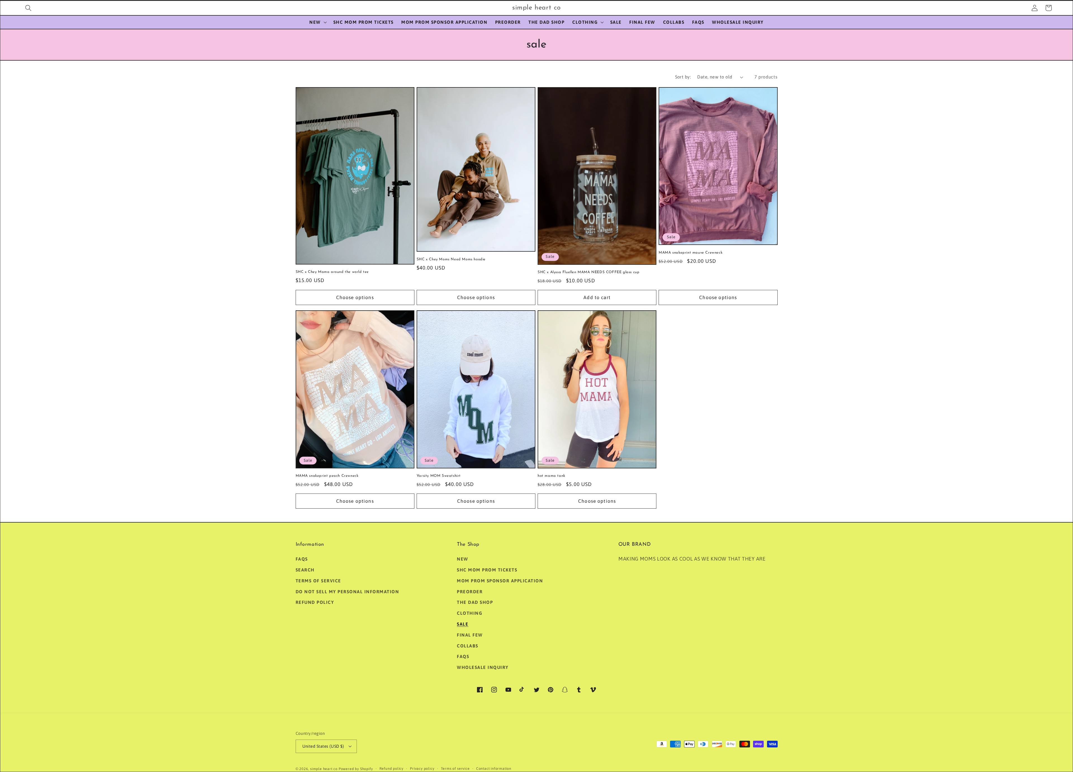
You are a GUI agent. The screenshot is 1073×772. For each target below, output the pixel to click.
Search (305, 569)
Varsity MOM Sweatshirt (439, 476)
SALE (462, 623)
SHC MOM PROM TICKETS (487, 569)
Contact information (493, 768)
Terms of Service (318, 580)
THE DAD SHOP (475, 602)
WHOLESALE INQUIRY (483, 667)
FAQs (302, 558)
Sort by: (683, 76)
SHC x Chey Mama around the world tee (332, 272)
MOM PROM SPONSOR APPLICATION (500, 580)
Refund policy (315, 602)
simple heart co (324, 769)
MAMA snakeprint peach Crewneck (327, 476)
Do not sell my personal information (347, 591)
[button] (28, 8)
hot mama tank (551, 476)
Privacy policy (422, 768)
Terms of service (455, 768)
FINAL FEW (470, 634)
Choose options (355, 297)
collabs (467, 645)
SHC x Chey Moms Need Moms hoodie (451, 259)
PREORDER (470, 591)
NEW (462, 558)
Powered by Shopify (356, 769)
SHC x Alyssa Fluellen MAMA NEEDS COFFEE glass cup (588, 272)
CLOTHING (469, 613)
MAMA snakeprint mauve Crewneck (690, 252)
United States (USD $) (323, 746)
